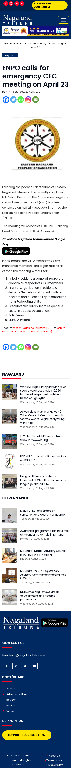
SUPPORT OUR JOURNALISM (42, 5)
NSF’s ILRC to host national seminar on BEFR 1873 (43, 458)
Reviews (11, 700)
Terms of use (54, 760)
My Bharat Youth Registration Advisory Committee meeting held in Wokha (43, 574)
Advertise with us (16, 694)
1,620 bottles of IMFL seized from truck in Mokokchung (41, 438)
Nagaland (10, 55)
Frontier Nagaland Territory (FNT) (32, 328)
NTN (8, 92)
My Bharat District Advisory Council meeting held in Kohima (43, 553)
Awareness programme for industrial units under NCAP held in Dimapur (44, 533)
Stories (10, 688)
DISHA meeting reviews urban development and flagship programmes (39, 595)
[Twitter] (16, 3)
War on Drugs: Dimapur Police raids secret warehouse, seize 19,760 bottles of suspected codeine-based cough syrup (43, 392)
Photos (10, 705)
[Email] (35, 99)
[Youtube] (22, 3)
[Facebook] (5, 3)
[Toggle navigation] (63, 20)
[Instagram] (11, 3)
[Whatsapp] (20, 99)
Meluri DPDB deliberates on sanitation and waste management (44, 512)
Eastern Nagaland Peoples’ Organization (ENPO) (33, 329)
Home (8, 43)
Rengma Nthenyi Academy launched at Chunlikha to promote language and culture (43, 480)
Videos (10, 711)
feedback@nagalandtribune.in (23, 655)
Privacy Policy (54, 765)
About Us (54, 755)
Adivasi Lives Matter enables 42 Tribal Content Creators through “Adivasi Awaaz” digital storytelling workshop (42, 417)
